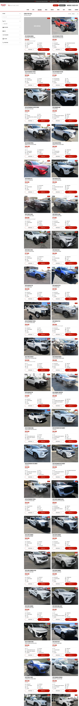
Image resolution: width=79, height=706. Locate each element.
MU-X (33, 9)
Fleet (64, 9)
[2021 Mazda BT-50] (65, 311)
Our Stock (40, 9)
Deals (46, 9)
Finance (69, 9)
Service (52, 9)
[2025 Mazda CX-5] (37, 168)
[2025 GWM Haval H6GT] (65, 596)
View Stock (55, 5)
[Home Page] (3, 5)
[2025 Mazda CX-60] (65, 168)
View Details (30, 49)
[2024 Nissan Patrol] (37, 133)
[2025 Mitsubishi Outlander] (65, 418)
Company (76, 9)
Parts (58, 9)
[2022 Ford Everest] (37, 346)
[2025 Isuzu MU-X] (65, 240)
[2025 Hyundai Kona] (37, 418)
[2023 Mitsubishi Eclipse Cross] (37, 97)
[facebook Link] (77, 1)
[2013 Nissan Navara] (37, 26)
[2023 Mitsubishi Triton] (65, 26)
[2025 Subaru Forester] (65, 382)
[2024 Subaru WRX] (65, 97)
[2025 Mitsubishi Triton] (37, 311)
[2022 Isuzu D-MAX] (37, 204)
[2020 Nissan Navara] (65, 346)
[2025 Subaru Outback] (65, 667)
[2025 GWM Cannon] (37, 525)
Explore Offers (62, 5)
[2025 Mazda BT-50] (37, 275)
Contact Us (43, 49)
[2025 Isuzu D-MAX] (65, 204)
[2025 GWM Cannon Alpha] (65, 489)
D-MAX (28, 9)
